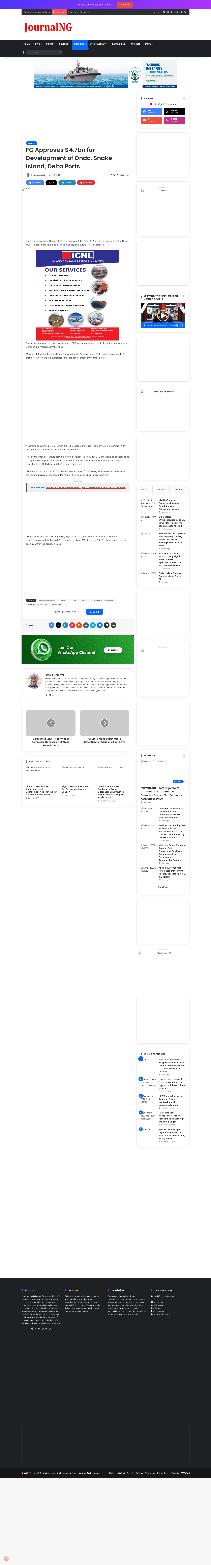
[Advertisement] (78, 113)
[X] (58, 625)
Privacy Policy (163, 1473)
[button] (163, 315)
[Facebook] (51, 625)
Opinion (135, 44)
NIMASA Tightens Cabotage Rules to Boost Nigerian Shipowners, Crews (169, 505)
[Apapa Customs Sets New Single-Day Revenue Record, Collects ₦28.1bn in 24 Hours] (149, 871)
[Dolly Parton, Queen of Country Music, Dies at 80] (149, 577)
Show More (163, 887)
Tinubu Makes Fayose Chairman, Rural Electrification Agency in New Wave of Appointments (41, 790)
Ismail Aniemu (37, 175)
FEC (75, 600)
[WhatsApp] (49, 1328)
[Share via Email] (107, 625)
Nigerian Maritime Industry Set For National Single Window (76, 789)
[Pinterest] (72, 625)
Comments (179, 489)
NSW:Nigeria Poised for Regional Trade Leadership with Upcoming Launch (171, 1100)
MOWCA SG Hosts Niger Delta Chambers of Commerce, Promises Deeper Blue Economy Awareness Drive (161, 793)
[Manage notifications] (6, 1558)
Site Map (175, 1473)
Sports (50, 44)
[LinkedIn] (65, 625)
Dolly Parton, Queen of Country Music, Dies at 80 (170, 576)
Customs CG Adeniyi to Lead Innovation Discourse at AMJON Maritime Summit (171, 813)
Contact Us (150, 1473)
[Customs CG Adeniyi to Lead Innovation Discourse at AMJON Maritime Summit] (149, 812)
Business (79, 44)
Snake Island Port (58, 604)
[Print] (113, 625)
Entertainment (98, 44)
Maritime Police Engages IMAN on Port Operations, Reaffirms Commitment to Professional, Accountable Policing (172, 853)
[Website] (46, 695)
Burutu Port (64, 600)
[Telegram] (46, 1328)
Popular (161, 489)
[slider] (160, 325)
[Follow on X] (44, 175)
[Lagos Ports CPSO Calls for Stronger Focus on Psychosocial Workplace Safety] (149, 1083)
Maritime (85, 600)
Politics (63, 44)
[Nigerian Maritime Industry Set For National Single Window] (77, 775)
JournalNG (36, 1473)
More (148, 44)
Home (27, 44)
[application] (163, 315)
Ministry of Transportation (103, 600)
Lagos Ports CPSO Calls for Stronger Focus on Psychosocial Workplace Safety (172, 1084)
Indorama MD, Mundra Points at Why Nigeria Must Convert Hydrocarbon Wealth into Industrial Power (170, 559)
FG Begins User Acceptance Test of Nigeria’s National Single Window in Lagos (172, 1117)
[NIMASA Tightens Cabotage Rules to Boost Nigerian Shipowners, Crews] (149, 504)
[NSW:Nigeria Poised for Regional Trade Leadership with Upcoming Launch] (149, 1100)
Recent (144, 489)
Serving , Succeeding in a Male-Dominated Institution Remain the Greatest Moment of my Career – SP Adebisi (172, 831)
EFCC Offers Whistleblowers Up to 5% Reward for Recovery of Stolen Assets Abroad (172, 521)
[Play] (144, 325)
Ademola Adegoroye (47, 600)
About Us (121, 1473)
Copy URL (94, 612)
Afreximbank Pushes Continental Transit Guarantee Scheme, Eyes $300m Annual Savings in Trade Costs (111, 792)
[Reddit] (79, 625)
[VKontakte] (86, 625)
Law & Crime (119, 44)
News (37, 44)
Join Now (124, 4)
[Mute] (176, 325)
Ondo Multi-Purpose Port (37, 604)
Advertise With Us (135, 1473)
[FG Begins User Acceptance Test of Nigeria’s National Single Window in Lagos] (149, 1116)
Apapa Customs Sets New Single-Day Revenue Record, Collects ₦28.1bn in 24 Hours (172, 872)
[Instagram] (53, 695)
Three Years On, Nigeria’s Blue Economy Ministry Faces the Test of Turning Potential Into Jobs (110, 12)
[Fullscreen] (181, 325)
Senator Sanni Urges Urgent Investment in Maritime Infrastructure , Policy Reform (172, 1134)
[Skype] (93, 625)
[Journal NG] (48, 27)
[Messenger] (100, 625)
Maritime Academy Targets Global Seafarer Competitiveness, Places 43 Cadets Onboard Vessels (172, 1065)
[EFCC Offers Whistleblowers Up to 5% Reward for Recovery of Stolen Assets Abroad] (149, 520)
